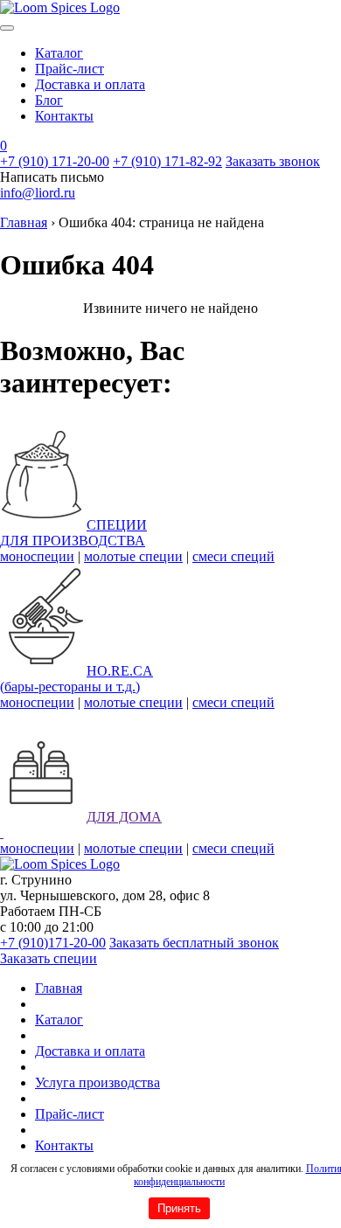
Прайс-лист (69, 68)
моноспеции (37, 556)
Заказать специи (48, 958)
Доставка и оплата (90, 84)
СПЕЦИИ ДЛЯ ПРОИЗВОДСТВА (73, 532)
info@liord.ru (37, 192)
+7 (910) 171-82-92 (167, 161)
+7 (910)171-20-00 (53, 942)
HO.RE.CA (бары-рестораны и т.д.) (76, 678)
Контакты (64, 115)
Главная (23, 222)
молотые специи (133, 556)
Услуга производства (97, 1082)
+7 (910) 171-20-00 (54, 161)
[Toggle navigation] (7, 28)
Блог (49, 100)
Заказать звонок (273, 161)
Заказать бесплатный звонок (194, 942)
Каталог (59, 52)
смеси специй (233, 556)
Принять (179, 1208)
